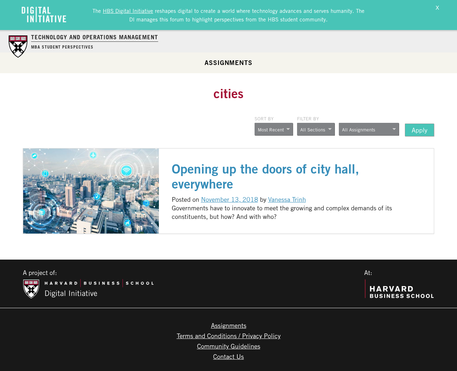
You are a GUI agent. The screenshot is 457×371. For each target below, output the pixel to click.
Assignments (228, 62)
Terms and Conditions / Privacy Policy (229, 336)
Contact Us (228, 356)
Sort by (264, 118)
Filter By (308, 118)
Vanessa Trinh (287, 199)
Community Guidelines (228, 346)
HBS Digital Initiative (128, 10)
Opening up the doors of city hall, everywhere (265, 176)
